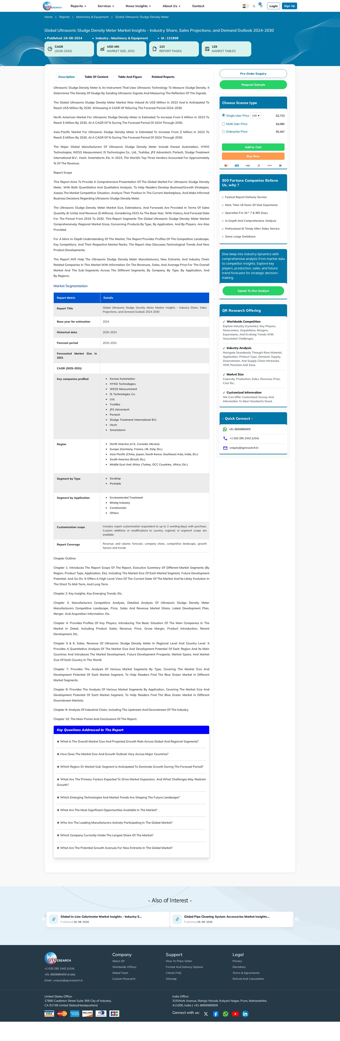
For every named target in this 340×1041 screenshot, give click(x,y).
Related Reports (163, 77)
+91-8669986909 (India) (59, 974)
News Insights (138, 6)
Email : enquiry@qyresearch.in (63, 980)
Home (48, 17)
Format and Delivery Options (184, 967)
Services (106, 6)
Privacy (237, 961)
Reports (78, 6)
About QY (118, 961)
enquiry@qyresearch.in (244, 447)
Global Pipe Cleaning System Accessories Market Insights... (227, 916)
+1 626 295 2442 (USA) (244, 438)
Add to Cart (253, 147)
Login (274, 6)
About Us (172, 6)
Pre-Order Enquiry (253, 73)
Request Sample (253, 85)
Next (296, 919)
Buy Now (253, 156)
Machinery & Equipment (92, 17)
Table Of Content (96, 77)
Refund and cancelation (248, 979)
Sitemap (171, 979)
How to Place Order (179, 961)
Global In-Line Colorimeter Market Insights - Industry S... (101, 916)
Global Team (120, 973)
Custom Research (123, 979)
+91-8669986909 (239, 429)
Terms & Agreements (246, 973)
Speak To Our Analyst (253, 291)
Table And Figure (130, 77)
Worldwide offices (124, 967)
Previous (43, 919)
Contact (198, 6)
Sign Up (289, 6)
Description (66, 77)
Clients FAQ (173, 973)
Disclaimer (239, 967)
